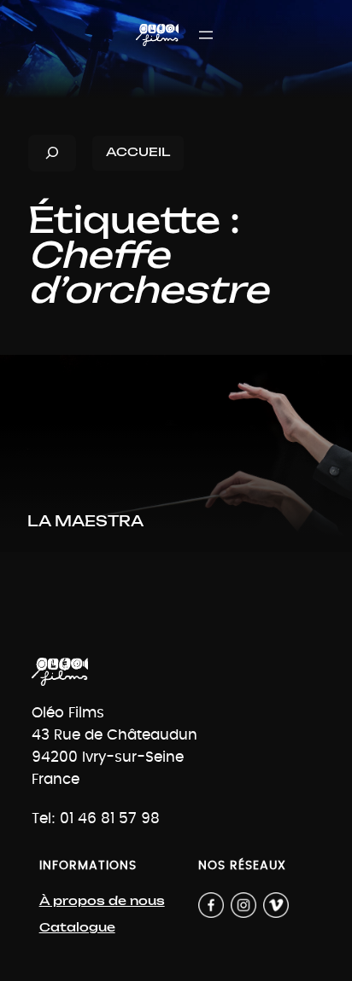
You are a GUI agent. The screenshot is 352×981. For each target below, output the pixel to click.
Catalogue (77, 927)
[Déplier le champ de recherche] (52, 153)
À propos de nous (102, 901)
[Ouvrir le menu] (206, 35)
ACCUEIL (138, 152)
